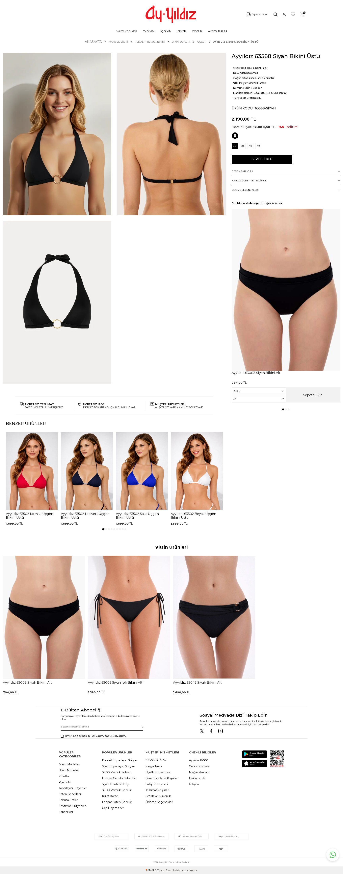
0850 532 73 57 (155, 760)
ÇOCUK (197, 31)
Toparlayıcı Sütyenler (73, 788)
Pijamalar (65, 782)
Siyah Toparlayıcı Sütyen (118, 766)
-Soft (150, 870)
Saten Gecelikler (70, 794)
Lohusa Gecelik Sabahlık (118, 778)
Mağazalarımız (199, 772)
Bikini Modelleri (69, 770)
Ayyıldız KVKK (198, 760)
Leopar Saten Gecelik (117, 802)
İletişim (194, 784)
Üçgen (201, 41)
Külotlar (64, 776)
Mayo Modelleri (69, 764)
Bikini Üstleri (181, 41)
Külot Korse (110, 796)
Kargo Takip (153, 766)
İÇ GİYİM (166, 31)
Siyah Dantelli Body (115, 784)
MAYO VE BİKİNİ (126, 31)
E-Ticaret (160, 870)
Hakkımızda (197, 778)
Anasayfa (93, 42)
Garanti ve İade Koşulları (161, 778)
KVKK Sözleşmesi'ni (78, 735)
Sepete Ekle (262, 159)
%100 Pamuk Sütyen (116, 772)
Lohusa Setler (68, 800)
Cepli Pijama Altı (113, 808)
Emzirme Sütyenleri (72, 806)
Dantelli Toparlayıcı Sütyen (120, 760)
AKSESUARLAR (217, 31)
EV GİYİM (148, 31)
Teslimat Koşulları (157, 790)
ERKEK (181, 31)
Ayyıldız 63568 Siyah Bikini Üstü (235, 41)
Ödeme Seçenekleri (159, 802)
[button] (103, 529)
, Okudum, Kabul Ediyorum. (95, 735)
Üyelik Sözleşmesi (157, 772)
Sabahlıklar (66, 812)
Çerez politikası (199, 766)
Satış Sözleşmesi (157, 784)
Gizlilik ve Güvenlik (158, 796)
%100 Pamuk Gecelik (117, 790)
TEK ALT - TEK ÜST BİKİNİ (150, 41)
